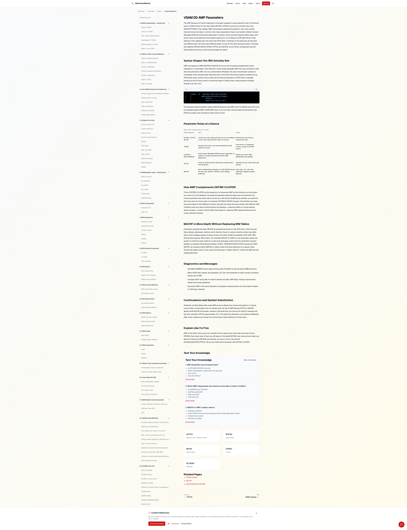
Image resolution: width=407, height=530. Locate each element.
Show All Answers (250, 360)
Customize (175, 524)
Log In (258, 3)
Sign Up (266, 3)
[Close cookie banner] (256, 513)
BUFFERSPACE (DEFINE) (195, 484)
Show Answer (190, 379)
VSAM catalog (191, 477)
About (250, 3)
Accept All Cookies (157, 524)
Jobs (244, 3)
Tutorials (229, 3)
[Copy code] (256, 89)
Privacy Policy (186, 524)
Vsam (159, 11)
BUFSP (189, 481)
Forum (237, 3)
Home (142, 11)
